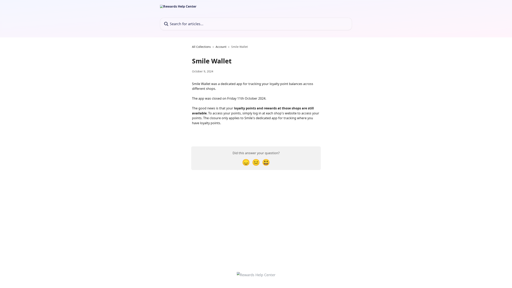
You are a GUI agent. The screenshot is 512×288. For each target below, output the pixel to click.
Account (221, 47)
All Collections (201, 47)
